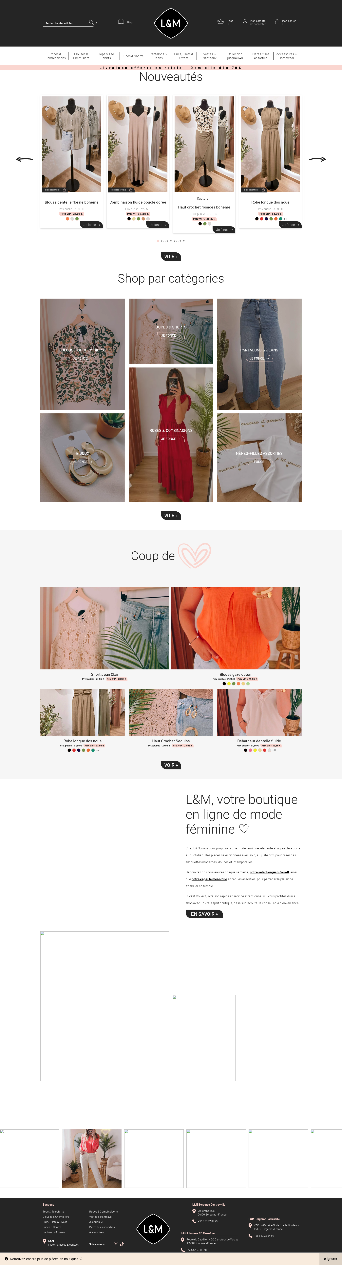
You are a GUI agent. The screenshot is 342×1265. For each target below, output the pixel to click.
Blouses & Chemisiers (81, 56)
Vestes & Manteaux (209, 56)
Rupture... (204, 198)
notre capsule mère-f (208, 879)
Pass (230, 22)
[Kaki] (77, 219)
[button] (158, 242)
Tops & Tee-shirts (106, 56)
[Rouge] (261, 219)
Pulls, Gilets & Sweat (183, 56)
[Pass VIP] (237, 961)
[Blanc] (72, 219)
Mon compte (258, 22)
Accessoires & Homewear (286, 56)
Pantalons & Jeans (158, 56)
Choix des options (52, 190)
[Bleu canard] (280, 219)
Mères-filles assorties (260, 56)
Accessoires (96, 1232)
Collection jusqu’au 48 (235, 56)
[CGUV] (270, 1038)
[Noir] (129, 219)
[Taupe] (143, 219)
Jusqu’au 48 (96, 1221)
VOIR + (171, 256)
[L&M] (104, 1006)
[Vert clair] (248, 683)
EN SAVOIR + (204, 914)
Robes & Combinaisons (56, 56)
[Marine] (266, 219)
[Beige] (134, 219)
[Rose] (250, 750)
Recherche (93, 23)
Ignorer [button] (332, 1259)
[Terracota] (276, 219)
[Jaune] (229, 683)
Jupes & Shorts (132, 56)
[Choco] (148, 219)
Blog (129, 22)
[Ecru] (243, 683)
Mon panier (289, 22)
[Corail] (67, 219)
